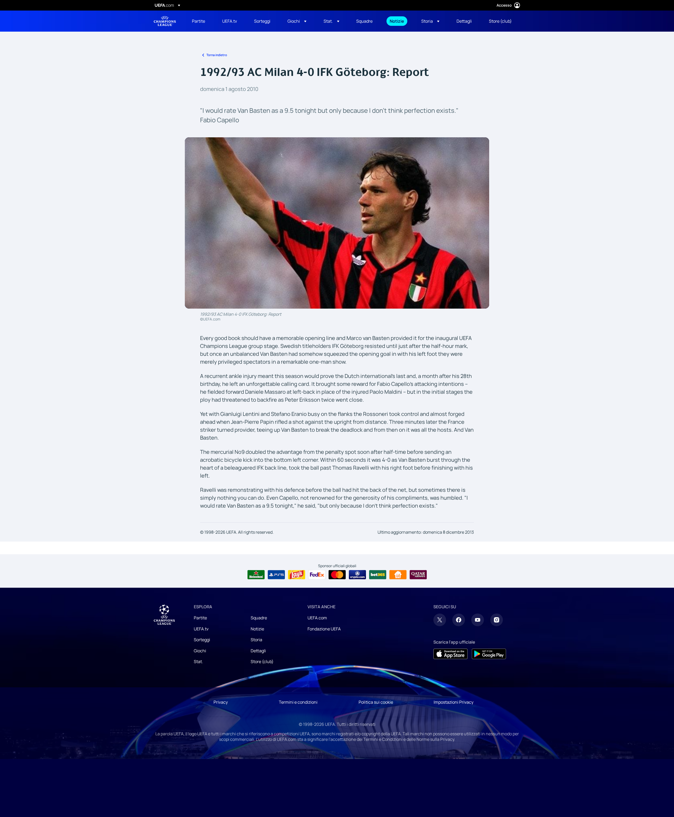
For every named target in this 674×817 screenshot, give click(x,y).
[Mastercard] (337, 575)
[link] (199, 21)
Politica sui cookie (376, 702)
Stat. (198, 661)
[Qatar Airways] (418, 575)
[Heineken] (256, 575)
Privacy (221, 702)
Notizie (257, 629)
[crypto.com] (357, 575)
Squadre (259, 618)
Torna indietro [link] (216, 55)
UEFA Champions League (165, 21)
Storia (256, 640)
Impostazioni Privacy (453, 702)
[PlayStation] (276, 575)
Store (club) (262, 661)
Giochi (200, 651)
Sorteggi (202, 640)
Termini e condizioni (298, 702)
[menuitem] (200, 21)
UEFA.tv (201, 629)
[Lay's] (296, 575)
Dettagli (258, 651)
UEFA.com (317, 618)
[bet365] (377, 575)
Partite (200, 618)
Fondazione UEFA (324, 629)
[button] (297, 21)
